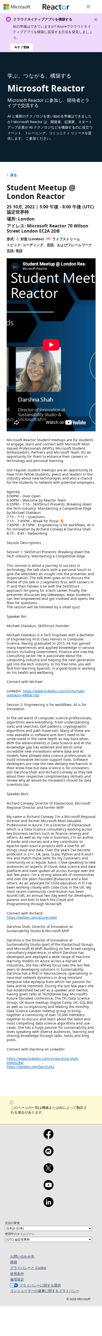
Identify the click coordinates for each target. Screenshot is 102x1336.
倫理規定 (17, 1279)
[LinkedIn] (48, 1205)
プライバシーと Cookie (28, 1267)
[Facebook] (48, 1137)
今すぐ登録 (21, 47)
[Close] (96, 19)
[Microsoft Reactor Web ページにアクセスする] (56, 6)
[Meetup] (48, 1154)
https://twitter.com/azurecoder (32, 917)
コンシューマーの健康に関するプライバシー (44, 1290)
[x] (48, 1171)
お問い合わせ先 (22, 1256)
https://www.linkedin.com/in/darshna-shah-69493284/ (43, 1060)
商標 (13, 1262)
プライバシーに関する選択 (40, 1285)
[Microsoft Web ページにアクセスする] (17, 6)
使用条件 (17, 1273)
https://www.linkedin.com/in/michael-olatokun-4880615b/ (46, 693)
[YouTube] (48, 1188)
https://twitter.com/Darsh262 (30, 1066)
